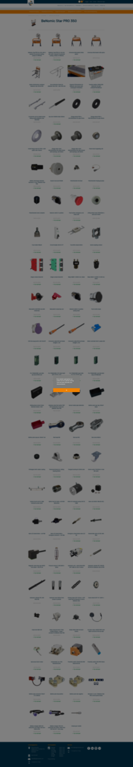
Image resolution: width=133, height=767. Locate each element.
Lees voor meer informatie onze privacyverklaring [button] (64, 383)
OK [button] (66, 390)
